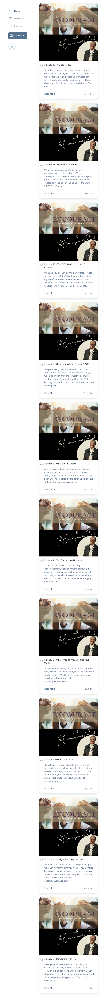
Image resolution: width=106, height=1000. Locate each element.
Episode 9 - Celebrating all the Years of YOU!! (66, 364)
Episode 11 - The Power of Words (60, 164)
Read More (49, 94)
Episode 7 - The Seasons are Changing (63, 560)
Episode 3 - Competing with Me (60, 959)
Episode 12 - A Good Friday (57, 65)
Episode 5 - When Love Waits (58, 759)
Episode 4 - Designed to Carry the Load (64, 859)
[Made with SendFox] (12, 46)
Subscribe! (19, 35)
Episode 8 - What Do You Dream (60, 463)
